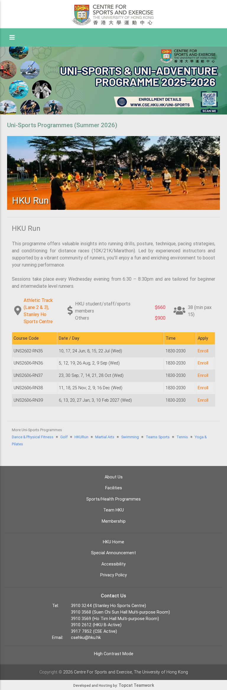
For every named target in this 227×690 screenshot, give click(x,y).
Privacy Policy (113, 575)
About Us (114, 477)
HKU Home (113, 542)
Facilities (113, 487)
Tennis (182, 436)
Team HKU (113, 510)
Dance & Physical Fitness (32, 436)
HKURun (81, 436)
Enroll (203, 351)
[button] (12, 37)
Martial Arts (104, 436)
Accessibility (113, 564)
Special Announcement (113, 552)
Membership (114, 521)
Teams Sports (158, 436)
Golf (64, 436)
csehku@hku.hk (86, 637)
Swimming (130, 436)
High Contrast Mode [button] (113, 653)
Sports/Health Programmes (113, 499)
